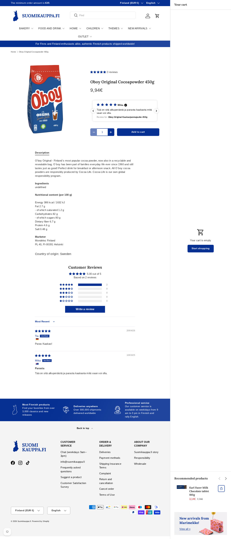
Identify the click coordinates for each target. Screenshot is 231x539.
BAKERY (24, 28)
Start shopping (201, 248)
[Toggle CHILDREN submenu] (102, 28)
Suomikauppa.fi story (146, 452)
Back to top (83, 428)
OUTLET (83, 36)
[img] (43, 331)
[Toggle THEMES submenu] (122, 28)
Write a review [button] (85, 309)
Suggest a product (71, 477)
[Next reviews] (156, 111)
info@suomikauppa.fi (73, 461)
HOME (74, 28)
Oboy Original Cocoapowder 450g (33, 52)
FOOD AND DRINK (49, 28)
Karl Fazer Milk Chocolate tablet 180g (199, 491)
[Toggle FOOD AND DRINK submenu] (63, 28)
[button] (157, 16)
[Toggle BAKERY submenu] (32, 28)
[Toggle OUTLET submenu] (91, 37)
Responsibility (142, 457)
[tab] (42, 152)
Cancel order (106, 488)
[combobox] (102, 15)
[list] (45, 99)
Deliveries (105, 452)
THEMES (113, 28)
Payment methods (109, 457)
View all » (184, 528)
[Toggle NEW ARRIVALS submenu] (150, 28)
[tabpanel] (85, 202)
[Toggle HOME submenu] (80, 28)
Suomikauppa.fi (24, 521)
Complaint (105, 473)
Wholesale (140, 463)
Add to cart (138, 132)
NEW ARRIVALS (137, 28)
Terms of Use (107, 494)
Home (13, 52)
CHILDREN (93, 28)
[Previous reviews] (93, 111)
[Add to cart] (221, 488)
